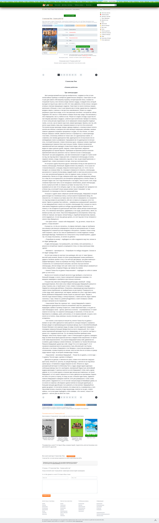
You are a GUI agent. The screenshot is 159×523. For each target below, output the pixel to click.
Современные (81, 509)
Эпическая (62, 515)
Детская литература (105, 25)
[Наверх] (155, 520)
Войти (106, 1)
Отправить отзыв (46, 495)
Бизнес (103, 29)
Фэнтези (62, 514)
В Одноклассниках (81, 25)
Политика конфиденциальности (103, 514)
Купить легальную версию (83, 46)
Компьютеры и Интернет (106, 38)
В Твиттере (58, 25)
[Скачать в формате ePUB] (78, 51)
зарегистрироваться (56, 463)
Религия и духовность (106, 30)
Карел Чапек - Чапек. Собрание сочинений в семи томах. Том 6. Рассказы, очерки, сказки (48, 438)
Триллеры (44, 512)
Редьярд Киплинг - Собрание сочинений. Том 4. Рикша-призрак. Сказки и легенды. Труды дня (76, 439)
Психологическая (63, 511)
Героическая (63, 505)
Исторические (45, 508)
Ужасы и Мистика (63, 512)
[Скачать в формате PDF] (92, 51)
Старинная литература (106, 34)
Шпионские (44, 514)
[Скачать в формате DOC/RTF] (87, 51)
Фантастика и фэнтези (106, 12)
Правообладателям (101, 512)
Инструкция (89, 57)
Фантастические (82, 506)
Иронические (45, 506)
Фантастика (88, 5)
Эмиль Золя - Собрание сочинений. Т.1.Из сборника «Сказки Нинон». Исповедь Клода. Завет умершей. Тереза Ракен (63, 439)
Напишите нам (85, 55)
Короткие (80, 505)
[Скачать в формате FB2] (74, 51)
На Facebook (47, 25)
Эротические (81, 511)
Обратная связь (100, 515)
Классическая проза (73, 37)
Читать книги (57, 5)
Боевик (43, 503)
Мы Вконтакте (91, 25)
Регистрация (113, 1)
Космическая (63, 508)
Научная (62, 509)
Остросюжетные (82, 508)
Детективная (62, 506)
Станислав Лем (72, 32)
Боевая (61, 503)
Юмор (103, 36)
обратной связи (79, 521)
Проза (103, 21)
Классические (45, 509)
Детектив (44, 505)
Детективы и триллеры (67, 5)
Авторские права (69, 15)
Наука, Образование (105, 18)
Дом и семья (104, 27)
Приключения (104, 23)
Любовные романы (79, 5)
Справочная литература (106, 32)
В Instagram (69, 25)
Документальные (105, 20)
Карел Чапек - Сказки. (91, 437)
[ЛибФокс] (47, 5)
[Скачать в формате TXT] (83, 51)
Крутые (43, 511)
